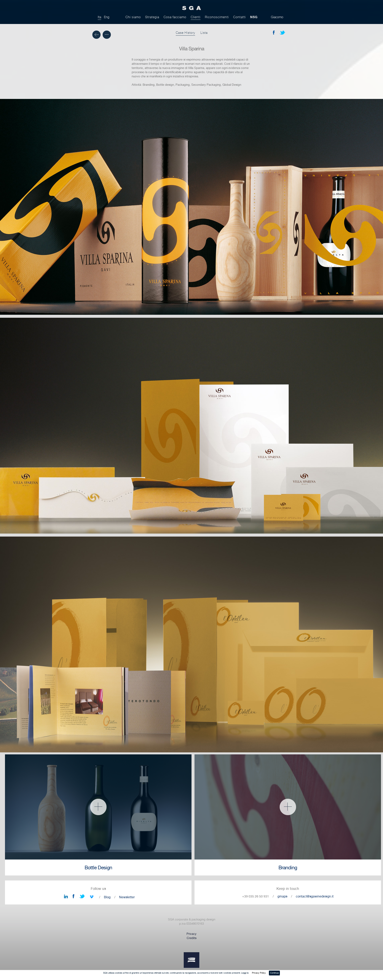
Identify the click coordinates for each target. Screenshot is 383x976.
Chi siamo (133, 17)
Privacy (191, 934)
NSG (254, 17)
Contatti (239, 17)
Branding (287, 867)
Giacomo (277, 17)
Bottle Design (98, 867)
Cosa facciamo (175, 17)
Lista (204, 33)
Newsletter (127, 897)
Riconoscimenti (217, 17)
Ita (99, 17)
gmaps (282, 896)
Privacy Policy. (259, 973)
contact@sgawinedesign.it (315, 896)
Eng (106, 17)
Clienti (195, 17)
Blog (107, 897)
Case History (185, 33)
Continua (274, 973)
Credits (191, 938)
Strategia (152, 17)
